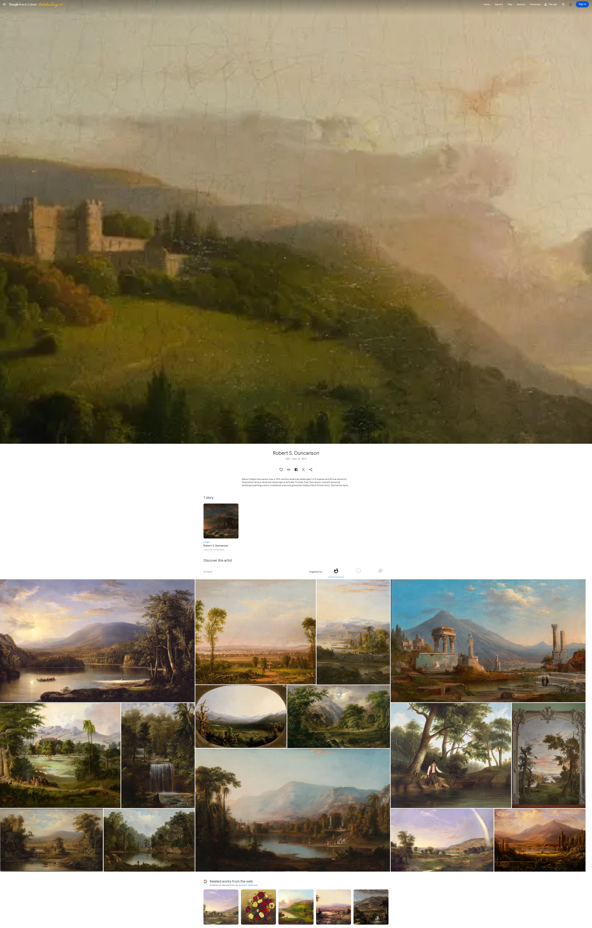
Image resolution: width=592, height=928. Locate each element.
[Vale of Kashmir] (292, 810)
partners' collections (248, 885)
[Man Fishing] (451, 755)
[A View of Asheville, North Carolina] (241, 716)
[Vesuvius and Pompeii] (488, 640)
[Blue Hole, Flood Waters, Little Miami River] (149, 840)
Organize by (315, 571)
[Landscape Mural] (549, 755)
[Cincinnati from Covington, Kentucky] (255, 631)
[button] (4, 4)
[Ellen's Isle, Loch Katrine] (97, 640)
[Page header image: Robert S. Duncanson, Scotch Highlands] (296, 222)
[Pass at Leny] (338, 716)
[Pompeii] (540, 840)
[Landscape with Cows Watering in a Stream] (51, 840)
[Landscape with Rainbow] (442, 840)
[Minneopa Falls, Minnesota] (158, 755)
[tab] (336, 571)
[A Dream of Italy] (353, 632)
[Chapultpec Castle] (60, 755)
